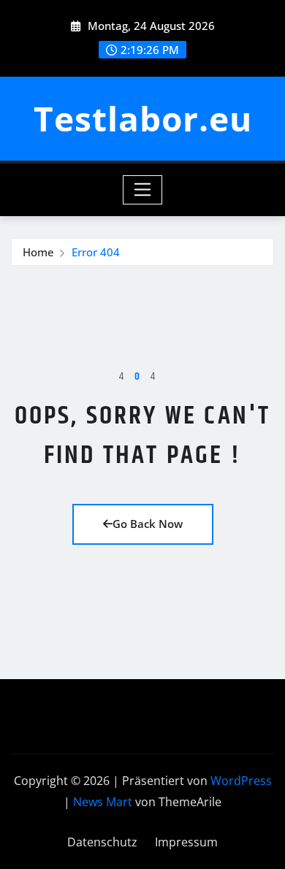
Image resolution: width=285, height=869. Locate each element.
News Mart (102, 802)
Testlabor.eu (143, 118)
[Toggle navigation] (143, 189)
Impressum (186, 842)
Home (38, 252)
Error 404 (96, 252)
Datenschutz (102, 842)
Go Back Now (148, 523)
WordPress (241, 781)
